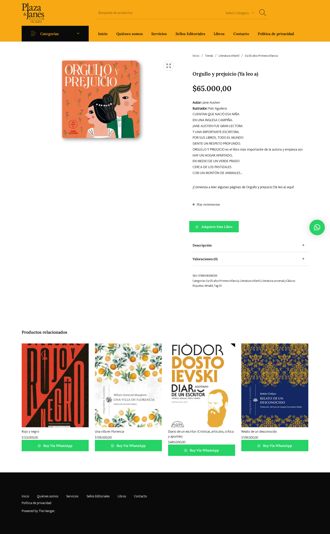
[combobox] (238, 12)
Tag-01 (218, 286)
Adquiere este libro (216, 227)
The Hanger (46, 511)
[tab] (250, 245)
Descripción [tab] (202, 245)
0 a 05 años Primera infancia (261, 56)
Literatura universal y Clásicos (278, 281)
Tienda (209, 56)
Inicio (196, 56)
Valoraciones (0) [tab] (205, 259)
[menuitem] (103, 34)
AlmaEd (208, 286)
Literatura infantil (229, 56)
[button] (250, 226)
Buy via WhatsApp (57, 445)
